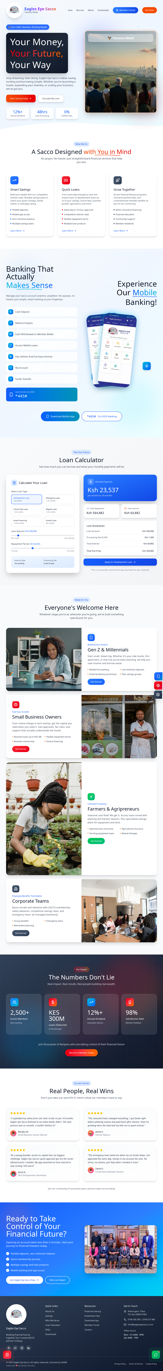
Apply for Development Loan (118, 562)
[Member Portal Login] (158, 695)
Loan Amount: (24, 531)
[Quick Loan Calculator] (7, 1355)
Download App (92, 1320)
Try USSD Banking (102, 416)
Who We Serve (52, 1320)
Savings (49, 1316)
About (91, 10)
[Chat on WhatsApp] (156, 1355)
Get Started (96, 681)
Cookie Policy (151, 1364)
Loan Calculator (52, 1325)
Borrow (80, 10)
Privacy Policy (120, 1364)
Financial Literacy (93, 1311)
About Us (49, 1311)
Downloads (103, 10)
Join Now (149, 10)
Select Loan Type (19, 491)
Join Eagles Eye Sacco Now (22, 1280)
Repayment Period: (25, 543)
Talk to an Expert (57, 1280)
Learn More (16, 230)
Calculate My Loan (50, 98)
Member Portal (92, 1325)
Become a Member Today (81, 1052)
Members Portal (127, 10)
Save (70, 10)
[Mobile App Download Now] (158, 676)
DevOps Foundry (28, 1365)
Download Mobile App (62, 416)
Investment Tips (92, 1316)
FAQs (47, 1329)
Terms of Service (136, 1364)
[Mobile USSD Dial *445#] (158, 685)
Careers (88, 1329)
